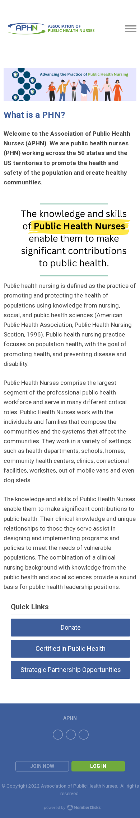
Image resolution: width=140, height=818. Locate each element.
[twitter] (71, 735)
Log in (98, 766)
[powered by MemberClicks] (70, 808)
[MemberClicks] (51, 28)
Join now (42, 766)
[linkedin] (84, 735)
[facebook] (58, 735)
